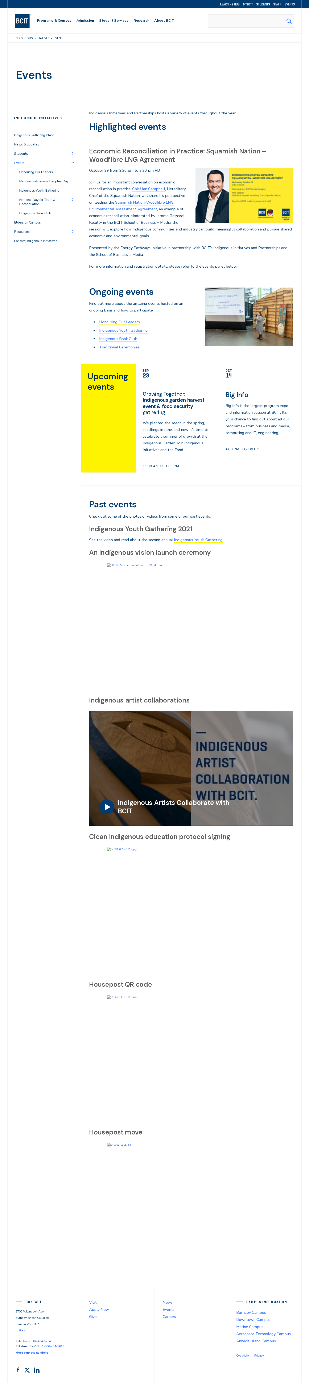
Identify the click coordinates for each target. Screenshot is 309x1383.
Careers (169, 1316)
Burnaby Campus (251, 1312)
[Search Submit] (289, 21)
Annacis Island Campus (256, 1341)
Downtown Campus (253, 1319)
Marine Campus (249, 1326)
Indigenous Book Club (35, 213)
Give (93, 1316)
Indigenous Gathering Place (34, 135)
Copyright (242, 1356)
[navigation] (27, 21)
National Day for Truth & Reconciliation (37, 202)
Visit (93, 1302)
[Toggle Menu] (72, 153)
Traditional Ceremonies (119, 347)
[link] (177, 425)
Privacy (259, 1356)
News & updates (26, 144)
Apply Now (99, 1309)
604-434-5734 (41, 1341)
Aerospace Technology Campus (263, 1333)
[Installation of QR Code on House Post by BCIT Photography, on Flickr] (191, 1058)
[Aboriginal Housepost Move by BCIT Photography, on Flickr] (191, 1206)
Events (168, 1309)
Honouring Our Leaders (36, 172)
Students (21, 153)
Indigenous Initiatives (38, 118)
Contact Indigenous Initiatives (35, 241)
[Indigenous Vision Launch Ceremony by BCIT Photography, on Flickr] (191, 626)
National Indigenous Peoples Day (44, 181)
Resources (22, 231)
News (168, 1302)
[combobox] (251, 21)
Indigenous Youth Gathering (39, 190)
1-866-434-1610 (53, 1346)
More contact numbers (32, 1353)
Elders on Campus (27, 222)
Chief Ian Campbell (148, 188)
